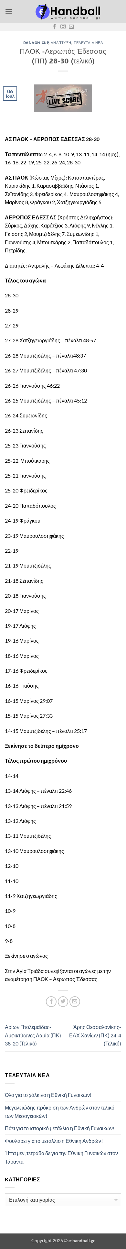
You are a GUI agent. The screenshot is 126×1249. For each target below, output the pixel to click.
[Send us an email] (71, 27)
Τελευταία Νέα (88, 42)
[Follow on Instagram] (63, 27)
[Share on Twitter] (63, 1001)
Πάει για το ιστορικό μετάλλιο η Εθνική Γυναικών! (59, 1128)
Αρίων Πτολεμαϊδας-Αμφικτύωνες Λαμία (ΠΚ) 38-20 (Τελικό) (33, 1035)
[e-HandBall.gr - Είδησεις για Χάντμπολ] (66, 11)
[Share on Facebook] (51, 1001)
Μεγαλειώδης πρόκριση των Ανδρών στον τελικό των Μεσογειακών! (59, 1111)
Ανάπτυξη (61, 42)
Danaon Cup (36, 42)
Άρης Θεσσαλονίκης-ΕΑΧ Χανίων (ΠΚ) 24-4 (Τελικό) (95, 1035)
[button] (9, 11)
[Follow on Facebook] (54, 27)
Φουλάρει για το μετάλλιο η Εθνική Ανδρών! (54, 1141)
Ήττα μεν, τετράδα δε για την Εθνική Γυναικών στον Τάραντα (61, 1157)
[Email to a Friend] (74, 1001)
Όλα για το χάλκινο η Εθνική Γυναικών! (48, 1095)
